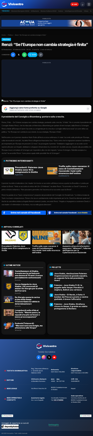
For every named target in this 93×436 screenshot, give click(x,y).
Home (4, 35)
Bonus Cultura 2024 (48, 11)
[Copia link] (40, 54)
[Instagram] (44, 357)
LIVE (75, 4)
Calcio (60, 11)
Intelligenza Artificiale (73, 11)
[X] (49, 357)
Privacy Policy (8, 415)
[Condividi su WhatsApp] (24, 54)
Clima (86, 11)
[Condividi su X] (18, 54)
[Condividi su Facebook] (13, 54)
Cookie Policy (86, 415)
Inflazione (35, 11)
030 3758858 (58, 400)
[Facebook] (39, 357)
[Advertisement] (46, 80)
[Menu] (88, 4)
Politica (10, 35)
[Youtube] (54, 357)
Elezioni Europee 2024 (20, 11)
